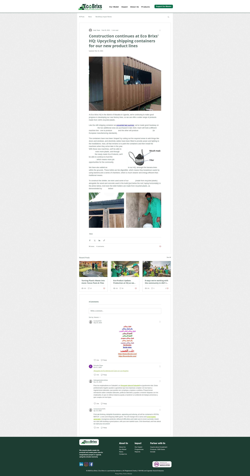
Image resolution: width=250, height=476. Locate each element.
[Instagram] (86, 464)
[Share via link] (104, 240)
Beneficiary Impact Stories (104, 16)
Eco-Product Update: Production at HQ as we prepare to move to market (123, 281)
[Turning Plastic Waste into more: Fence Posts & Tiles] (93, 269)
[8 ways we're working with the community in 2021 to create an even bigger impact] (157, 269)
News (90, 16)
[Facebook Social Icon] (91, 464)
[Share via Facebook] (90, 240)
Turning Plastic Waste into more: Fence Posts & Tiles (93, 281)
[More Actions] (160, 322)
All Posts (81, 16)
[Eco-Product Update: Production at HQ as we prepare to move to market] (125, 269)
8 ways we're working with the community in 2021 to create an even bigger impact (156, 281)
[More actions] (160, 30)
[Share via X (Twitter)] (95, 240)
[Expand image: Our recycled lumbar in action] (106, 210)
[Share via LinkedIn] (99, 240)
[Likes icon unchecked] (95, 360)
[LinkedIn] (81, 464)
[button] (168, 17)
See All (169, 257)
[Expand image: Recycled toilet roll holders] (143, 210)
